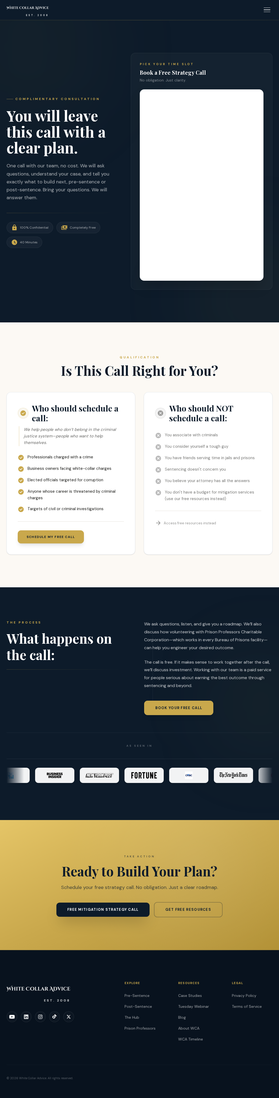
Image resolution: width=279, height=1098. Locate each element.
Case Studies (190, 995)
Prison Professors (140, 1028)
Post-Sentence (138, 1006)
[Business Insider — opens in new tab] (42, 775)
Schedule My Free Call (51, 537)
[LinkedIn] (26, 1016)
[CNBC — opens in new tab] (176, 775)
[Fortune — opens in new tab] (131, 775)
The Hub (132, 1017)
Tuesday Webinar (193, 1006)
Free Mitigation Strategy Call (103, 909)
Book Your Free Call (178, 708)
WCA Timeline (190, 1039)
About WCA (188, 1028)
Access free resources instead (185, 523)
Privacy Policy (244, 995)
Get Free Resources (188, 909)
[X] (68, 1016)
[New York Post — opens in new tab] (87, 775)
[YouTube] (12, 1016)
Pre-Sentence (137, 995)
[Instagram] (40, 1016)
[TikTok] (54, 1016)
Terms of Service (247, 1006)
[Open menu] (267, 9)
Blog (182, 1017)
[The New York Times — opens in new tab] (221, 775)
